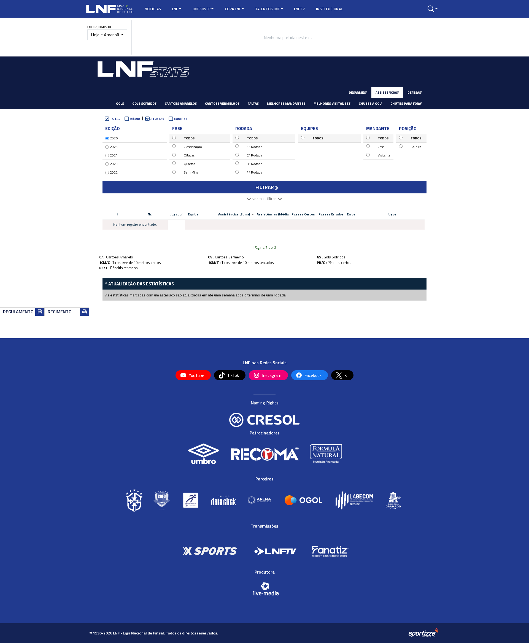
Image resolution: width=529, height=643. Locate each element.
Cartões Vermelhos (222, 103)
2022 (114, 172)
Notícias (153, 9)
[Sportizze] (423, 633)
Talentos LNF (267, 9)
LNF (175, 9)
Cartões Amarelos (181, 103)
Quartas (189, 163)
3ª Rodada (254, 163)
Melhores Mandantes (286, 103)
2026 (114, 138)
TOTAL (115, 118)
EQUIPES (180, 118)
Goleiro (416, 146)
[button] (432, 9)
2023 (114, 163)
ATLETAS (157, 118)
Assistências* (387, 92)
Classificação (193, 146)
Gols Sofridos (144, 103)
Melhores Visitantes (332, 103)
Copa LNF (233, 9)
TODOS (189, 138)
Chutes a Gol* (370, 103)
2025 (114, 146)
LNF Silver (201, 9)
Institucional (329, 9)
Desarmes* (358, 92)
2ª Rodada (254, 155)
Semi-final (191, 172)
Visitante (384, 155)
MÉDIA (135, 118)
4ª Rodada (254, 172)
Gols (120, 103)
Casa (381, 146)
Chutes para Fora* (406, 103)
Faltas (253, 103)
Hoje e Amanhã (105, 34)
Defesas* (414, 92)
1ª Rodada (254, 146)
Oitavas (189, 155)
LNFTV (299, 9)
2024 (114, 155)
